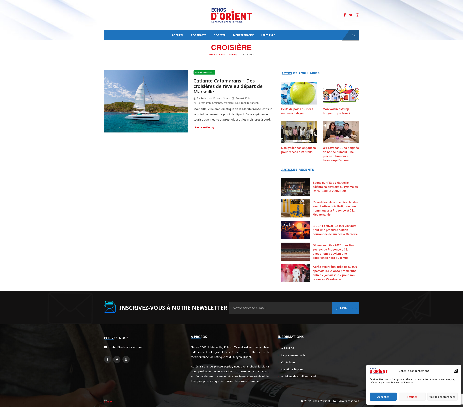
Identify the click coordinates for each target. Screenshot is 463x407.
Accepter (383, 397)
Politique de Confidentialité (298, 376)
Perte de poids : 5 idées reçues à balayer (297, 111)
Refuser (412, 397)
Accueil (177, 35)
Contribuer (288, 362)
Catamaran (204, 103)
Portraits (198, 35)
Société (220, 35)
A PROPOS (287, 348)
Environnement (204, 72)
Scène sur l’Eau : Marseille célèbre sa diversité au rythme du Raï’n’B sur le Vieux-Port (335, 187)
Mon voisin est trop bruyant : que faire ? (336, 111)
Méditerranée (243, 35)
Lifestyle (268, 35)
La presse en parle (293, 355)
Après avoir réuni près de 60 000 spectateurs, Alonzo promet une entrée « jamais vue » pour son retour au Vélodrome (335, 273)
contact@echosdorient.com (126, 347)
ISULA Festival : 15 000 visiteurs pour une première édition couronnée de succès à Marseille (335, 230)
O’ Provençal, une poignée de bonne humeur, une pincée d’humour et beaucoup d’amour (341, 154)
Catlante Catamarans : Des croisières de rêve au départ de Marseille (228, 86)
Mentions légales (292, 369)
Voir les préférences (442, 397)
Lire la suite (202, 127)
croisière (229, 103)
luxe (237, 103)
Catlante (217, 103)
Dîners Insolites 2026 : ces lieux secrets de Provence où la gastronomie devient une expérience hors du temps (334, 251)
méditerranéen (250, 103)
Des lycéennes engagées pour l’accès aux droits (298, 150)
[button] (456, 371)
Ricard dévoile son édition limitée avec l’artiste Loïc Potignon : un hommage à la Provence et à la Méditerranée (335, 208)
